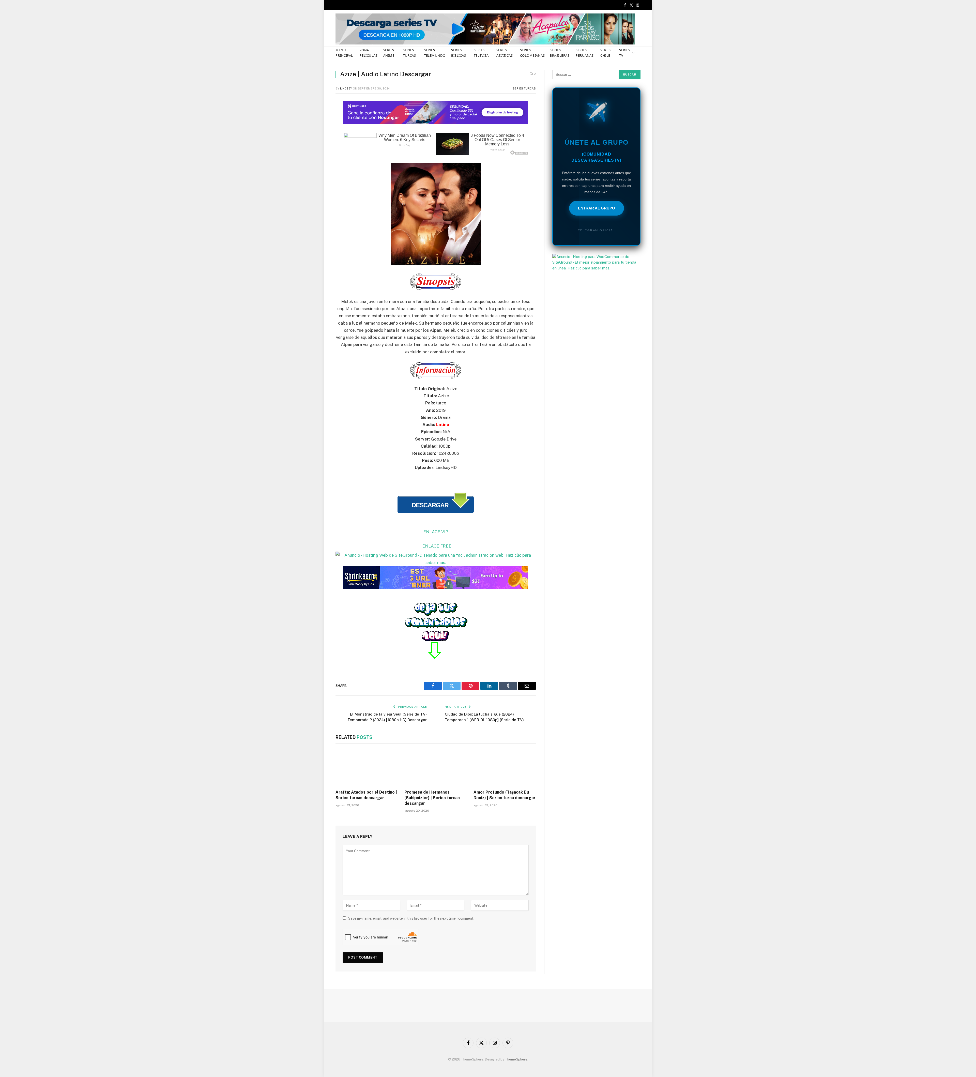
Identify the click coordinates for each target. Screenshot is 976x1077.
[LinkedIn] (318, 141)
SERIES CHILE (605, 53)
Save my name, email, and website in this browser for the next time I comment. (411, 918)
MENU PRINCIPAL (344, 53)
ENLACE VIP (435, 531)
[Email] (318, 167)
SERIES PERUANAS (584, 53)
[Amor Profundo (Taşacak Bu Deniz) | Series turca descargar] (505, 767)
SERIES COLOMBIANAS (532, 53)
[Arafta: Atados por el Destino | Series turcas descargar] (367, 767)
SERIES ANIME (388, 53)
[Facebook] (318, 116)
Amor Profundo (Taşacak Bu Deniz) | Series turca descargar (505, 795)
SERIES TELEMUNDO (434, 53)
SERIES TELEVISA (481, 53)
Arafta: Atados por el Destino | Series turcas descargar (366, 795)
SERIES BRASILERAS (559, 53)
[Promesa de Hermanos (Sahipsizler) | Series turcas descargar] (435, 767)
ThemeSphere (516, 1059)
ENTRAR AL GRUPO (596, 208)
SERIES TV (624, 53)
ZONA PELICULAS (369, 53)
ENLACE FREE (436, 546)
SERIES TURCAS (409, 53)
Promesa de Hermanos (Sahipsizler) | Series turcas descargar (432, 798)
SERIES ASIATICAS (504, 53)
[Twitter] (318, 129)
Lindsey (346, 88)
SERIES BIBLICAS (458, 53)
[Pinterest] (318, 154)
